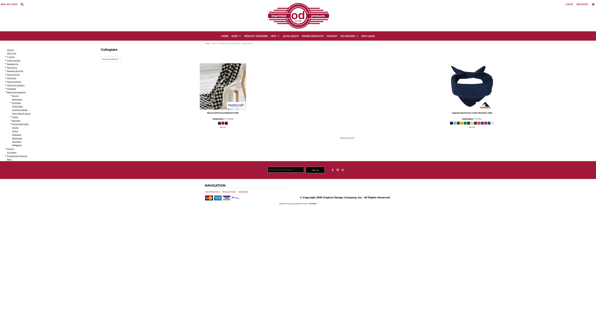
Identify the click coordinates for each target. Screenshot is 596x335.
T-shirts (10, 57)
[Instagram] (343, 170)
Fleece (15, 131)
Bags (9, 159)
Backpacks (17, 99)
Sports (15, 127)
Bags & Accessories (229, 43)
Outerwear (11, 78)
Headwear (11, 88)
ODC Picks (11, 53)
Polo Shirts (12, 67)
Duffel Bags (17, 106)
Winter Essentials (20, 124)
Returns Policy (229, 191)
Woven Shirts (13, 74)
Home (207, 43)
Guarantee (243, 191)
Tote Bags (16, 103)
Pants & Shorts (14, 81)
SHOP (214, 43)
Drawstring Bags (19, 110)
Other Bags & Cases (21, 113)
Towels (15, 117)
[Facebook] (333, 170)
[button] (22, 4)
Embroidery (218, 119)
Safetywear (17, 138)
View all (10, 50)
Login (569, 4)
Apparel (10, 149)
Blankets (16, 120)
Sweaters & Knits (15, 71)
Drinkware (11, 152)
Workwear (16, 142)
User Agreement (212, 191)
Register (582, 4)
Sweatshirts (12, 64)
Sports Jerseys (13, 60)
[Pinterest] (338, 170)
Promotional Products (17, 156)
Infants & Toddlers (16, 85)
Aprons (15, 96)
